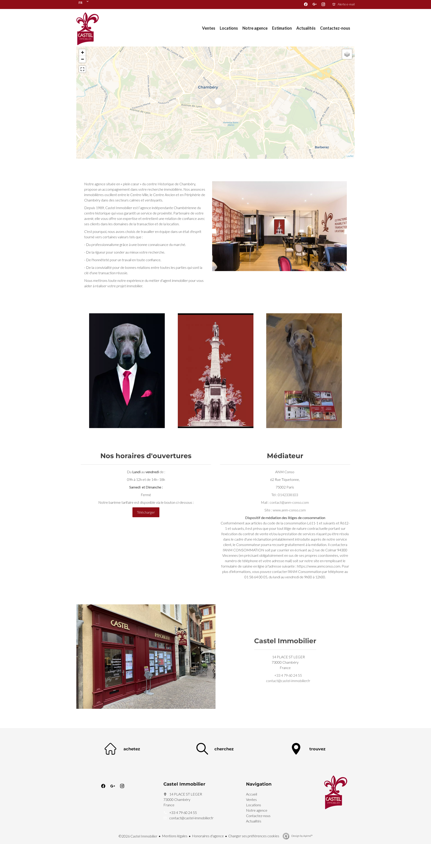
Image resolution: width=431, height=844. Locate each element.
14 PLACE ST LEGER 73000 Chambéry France (182, 799)
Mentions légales (174, 836)
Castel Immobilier (285, 641)
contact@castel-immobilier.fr (288, 680)
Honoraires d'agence (208, 836)
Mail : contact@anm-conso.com (285, 502)
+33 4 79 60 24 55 (288, 675)
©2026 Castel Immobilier (138, 836)
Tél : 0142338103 (284, 495)
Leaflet (350, 156)
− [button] (82, 59)
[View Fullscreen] (82, 69)
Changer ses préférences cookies (253, 836)
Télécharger (146, 512)
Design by (302, 835)
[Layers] (347, 54)
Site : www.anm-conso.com (285, 510)
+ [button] (82, 52)
